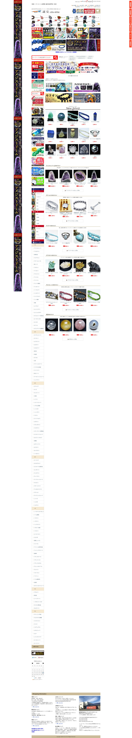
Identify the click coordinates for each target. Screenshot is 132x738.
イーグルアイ (36, 289)
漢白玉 (35, 351)
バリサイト (36, 530)
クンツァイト (36, 370)
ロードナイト (36, 643)
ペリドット (36, 576)
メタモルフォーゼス (38, 601)
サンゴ (35, 389)
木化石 (35, 354)
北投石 (35, 582)
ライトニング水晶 (37, 614)
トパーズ (36, 498)
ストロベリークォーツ (38, 434)
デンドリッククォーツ (38, 495)
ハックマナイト (37, 524)
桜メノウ (36, 264)
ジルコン (36, 415)
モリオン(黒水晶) (37, 605)
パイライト (36, 518)
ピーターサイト (37, 534)
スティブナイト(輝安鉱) (39, 431)
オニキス (36, 322)
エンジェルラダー (37, 312)
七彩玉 (35, 395)
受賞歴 (33, 731)
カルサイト (36, 344)
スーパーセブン (37, 418)
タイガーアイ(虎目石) (38, 466)
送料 (86, 5)
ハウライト (36, 521)
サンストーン (36, 392)
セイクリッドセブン (38, 437)
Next (98, 68)
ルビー (35, 633)
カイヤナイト (36, 341)
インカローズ (36, 293)
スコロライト (36, 427)
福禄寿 (35, 553)
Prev (47, 68)
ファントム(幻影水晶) (38, 547)
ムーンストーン (37, 598)
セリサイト (36, 447)
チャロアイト (36, 473)
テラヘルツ (72, 59)
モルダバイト (36, 608)
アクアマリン (36, 257)
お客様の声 (97, 5)
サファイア (36, 386)
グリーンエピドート (38, 363)
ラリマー (90, 56)
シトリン (36, 399)
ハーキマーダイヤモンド (39, 511)
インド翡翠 (36, 299)
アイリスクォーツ (37, 248)
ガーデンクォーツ (37, 335)
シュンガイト (36, 412)
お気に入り (90, 6)
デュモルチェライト (38, 489)
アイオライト (36, 251)
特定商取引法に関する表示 (37, 728)
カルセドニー (36, 347)
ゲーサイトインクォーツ (39, 376)
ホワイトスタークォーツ (39, 585)
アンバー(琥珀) (37, 283)
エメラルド (36, 306)
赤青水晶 (36, 254)
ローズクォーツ (37, 640)
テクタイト (36, 482)
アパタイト (36, 270)
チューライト (36, 476)
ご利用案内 (91, 5)
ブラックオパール (37, 556)
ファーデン (36, 543)
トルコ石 (36, 501)
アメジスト (36, 277)
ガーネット (36, 338)
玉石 (35, 360)
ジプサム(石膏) (37, 405)
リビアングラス (37, 627)
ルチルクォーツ (81, 58)
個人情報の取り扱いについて (38, 730)
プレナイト (36, 569)
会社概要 (74, 5)
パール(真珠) (36, 514)
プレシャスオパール (38, 566)
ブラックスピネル (37, 563)
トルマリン (36, 505)
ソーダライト (36, 453)
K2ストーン (36, 373)
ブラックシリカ (37, 559)
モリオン (89, 58)
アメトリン (36, 280)
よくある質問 (81, 5)
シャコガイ (36, 408)
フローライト (36, 572)
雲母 (35, 302)
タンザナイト (36, 469)
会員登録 (78, 6)
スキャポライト (37, 424)
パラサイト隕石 (37, 527)
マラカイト (36, 592)
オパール (36, 325)
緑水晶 (35, 595)
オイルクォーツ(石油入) (39, 315)
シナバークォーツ (37, 402)
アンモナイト (36, 286)
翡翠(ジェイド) (37, 540)
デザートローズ (37, 485)
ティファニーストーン (38, 479)
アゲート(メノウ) (37, 261)
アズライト (36, 267)
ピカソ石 (36, 537)
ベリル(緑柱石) (37, 579)
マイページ (83, 6)
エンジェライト (37, 309)
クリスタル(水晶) (37, 367)
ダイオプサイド (37, 463)
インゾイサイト (37, 296)
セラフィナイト (37, 444)
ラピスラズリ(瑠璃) (38, 617)
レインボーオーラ (37, 636)
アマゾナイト (36, 273)
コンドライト (36, 379)
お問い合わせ (97, 6)
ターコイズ (36, 460)
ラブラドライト (37, 620)
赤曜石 (35, 440)
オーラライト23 (37, 318)
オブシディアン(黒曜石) (39, 328)
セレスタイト (72, 58)
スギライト (36, 421)
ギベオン (71, 56)
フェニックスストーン (38, 550)
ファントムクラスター (81, 56)
